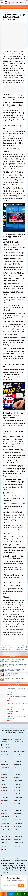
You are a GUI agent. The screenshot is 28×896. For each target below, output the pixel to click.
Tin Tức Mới (5, 12)
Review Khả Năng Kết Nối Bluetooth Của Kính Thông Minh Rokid (16, 665)
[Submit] (25, 7)
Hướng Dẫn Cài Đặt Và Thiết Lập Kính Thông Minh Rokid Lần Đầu (16, 674)
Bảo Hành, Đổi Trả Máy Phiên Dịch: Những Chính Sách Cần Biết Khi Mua (21, 647)
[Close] (24, 877)
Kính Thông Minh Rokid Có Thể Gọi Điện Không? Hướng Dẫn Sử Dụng (14, 660)
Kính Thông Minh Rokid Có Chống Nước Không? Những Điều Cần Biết (14, 670)
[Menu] (2, 2)
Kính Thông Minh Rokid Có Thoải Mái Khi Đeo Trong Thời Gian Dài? (16, 679)
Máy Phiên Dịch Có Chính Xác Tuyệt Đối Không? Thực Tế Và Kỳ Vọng (7, 647)
